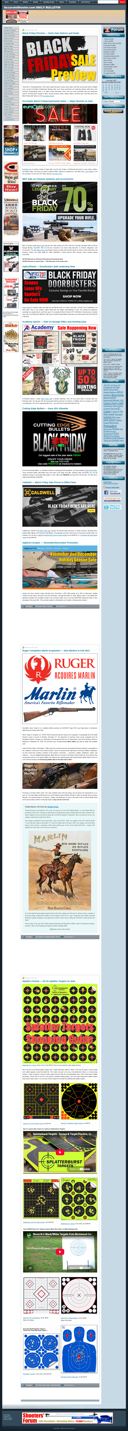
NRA (106, 420)
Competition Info (9, 43)
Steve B (106, 354)
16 (106, 87)
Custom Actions (9, 99)
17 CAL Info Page (9, 54)
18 (112, 87)
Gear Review (108, 47)
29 (103, 91)
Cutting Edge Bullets (91, 470)
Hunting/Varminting (49, 937)
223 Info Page (8, 59)
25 (112, 89)
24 (109, 89)
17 (109, 87)
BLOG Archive (8, 41)
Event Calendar (9, 112)
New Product (46, 1385)
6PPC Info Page (9, 67)
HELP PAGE (8, 114)
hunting (108, 417)
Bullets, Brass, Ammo (110, 43)
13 (117, 85)
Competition (107, 45)
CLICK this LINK (57, 174)
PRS (110, 423)
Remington (108, 429)
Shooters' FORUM (9, 30)
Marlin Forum (52, 806)
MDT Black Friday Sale (41, 250)
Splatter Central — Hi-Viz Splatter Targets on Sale (48, 981)
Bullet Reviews (8, 93)
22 (103, 89)
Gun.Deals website (48, 96)
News (57, 937)
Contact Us (6, 1416)
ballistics (107, 395)
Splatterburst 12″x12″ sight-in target (34, 1222)
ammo (106, 390)
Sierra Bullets (114, 436)
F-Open (114, 412)
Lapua (117, 417)
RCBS (116, 423)
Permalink (29, 606)
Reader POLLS (8, 109)
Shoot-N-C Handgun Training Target (72, 1123)
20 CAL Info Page (9, 56)
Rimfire (115, 429)
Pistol (106, 423)
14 (119, 85)
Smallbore (108, 438)
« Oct (106, 92)
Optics (44, 606)
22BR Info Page (9, 62)
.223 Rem (114, 385)
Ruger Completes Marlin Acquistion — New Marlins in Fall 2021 (56, 650)
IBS (113, 417)
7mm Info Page (8, 80)
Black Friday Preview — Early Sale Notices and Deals (50, 33)
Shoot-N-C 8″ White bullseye (69, 1318)
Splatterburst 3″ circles (68, 1223)
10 (109, 85)
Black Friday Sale (42, 245)
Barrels (6, 96)
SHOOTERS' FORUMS (111, 483)
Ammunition (113, 390)
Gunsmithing (39, 937)
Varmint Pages (8, 46)
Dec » (117, 92)
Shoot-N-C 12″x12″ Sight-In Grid (33, 1123)
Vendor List (7, 106)
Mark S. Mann (108, 373)
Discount (114, 409)
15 (103, 87)
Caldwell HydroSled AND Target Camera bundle (52, 535)
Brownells (108, 400)
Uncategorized (108, 73)
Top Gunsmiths (8, 88)
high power (109, 414)
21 (119, 87)
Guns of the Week (9, 35)
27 (117, 89)
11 (112, 85)
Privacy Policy (7, 1419)
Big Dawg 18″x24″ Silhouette (69, 1377)
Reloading (107, 64)
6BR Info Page (8, 49)
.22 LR (106, 385)
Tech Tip (106, 71)
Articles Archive (9, 38)
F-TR (120, 411)
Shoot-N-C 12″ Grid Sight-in (31, 1318)
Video (122, 441)
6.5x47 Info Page (9, 75)
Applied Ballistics (110, 392)
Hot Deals (39, 606)
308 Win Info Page (9, 83)
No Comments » (61, 606)
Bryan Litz (118, 400)
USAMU (115, 440)
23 (106, 89)
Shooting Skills (55, 1385)
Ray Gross (107, 359)
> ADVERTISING (9, 120)
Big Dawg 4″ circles (29, 1374)
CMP (121, 403)
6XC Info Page (8, 70)
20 (117, 87)
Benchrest (118, 394)
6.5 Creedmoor (112, 386)
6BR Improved (8, 51)
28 (119, 89)
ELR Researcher (109, 366)
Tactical (49, 606)
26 (115, 89)
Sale (121, 429)
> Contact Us (8, 117)
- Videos (106, 41)
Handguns (107, 52)
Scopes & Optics (9, 104)
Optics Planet (26, 307)
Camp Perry (111, 403)
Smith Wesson (118, 438)
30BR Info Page (9, 64)
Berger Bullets (110, 397)
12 (115, 85)
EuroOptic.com (27, 169)
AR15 (120, 392)
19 (115, 87)
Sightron (24, 593)
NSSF (112, 420)
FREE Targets (8, 85)
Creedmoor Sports (111, 406)
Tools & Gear (8, 91)
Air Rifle (116, 387)
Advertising (6, 1415)
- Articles (106, 39)
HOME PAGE (8, 28)
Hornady (118, 414)
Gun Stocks (7, 101)
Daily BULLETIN (9, 33)
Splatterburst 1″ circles (29, 1065)
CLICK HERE (89, 171)
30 (106, 91)
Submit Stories (7, 1418)
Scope (106, 431)
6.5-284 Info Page (9, 77)
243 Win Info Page (9, 72)
